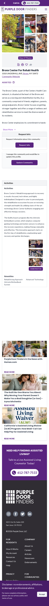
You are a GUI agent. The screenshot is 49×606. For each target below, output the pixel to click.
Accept (42, 594)
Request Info (24, 145)
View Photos (35, 269)
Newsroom (29, 558)
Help (8, 565)
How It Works (12, 549)
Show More (8, 129)
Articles (28, 554)
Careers (28, 550)
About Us (29, 546)
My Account (11, 553)
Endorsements (31, 562)
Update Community (24, 162)
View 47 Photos (25, 58)
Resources (10, 557)
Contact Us (11, 561)
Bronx (25, 73)
